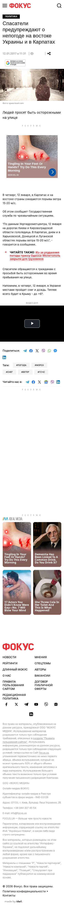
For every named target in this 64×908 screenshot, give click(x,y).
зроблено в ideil (13, 901)
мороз (40, 365)
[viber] (46, 704)
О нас (7, 675)
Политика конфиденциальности (24, 891)
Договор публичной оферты (44, 685)
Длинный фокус (15, 669)
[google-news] (56, 704)
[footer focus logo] (18, 646)
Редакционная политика (14, 696)
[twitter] (16, 704)
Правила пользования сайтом (13, 685)
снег (10, 372)
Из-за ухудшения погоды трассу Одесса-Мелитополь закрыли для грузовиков (35, 255)
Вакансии (42, 675)
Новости (9, 657)
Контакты (9, 895)
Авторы (40, 669)
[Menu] (5, 5)
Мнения (41, 657)
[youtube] (36, 704)
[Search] (59, 6)
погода (22, 365)
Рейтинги (10, 663)
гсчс (42, 372)
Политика (11, 16)
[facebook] (6, 704)
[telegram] (26, 704)
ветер (26, 372)
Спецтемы (43, 663)
